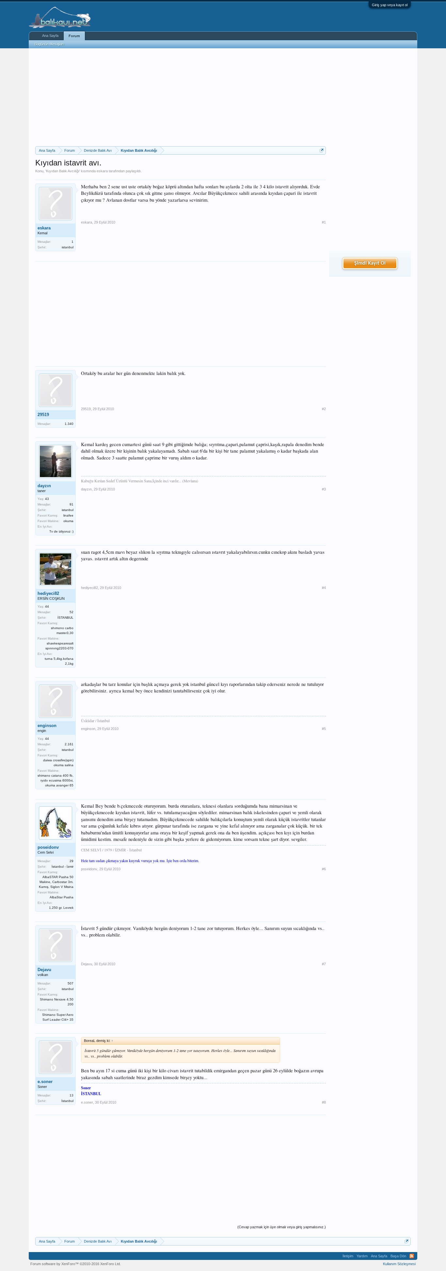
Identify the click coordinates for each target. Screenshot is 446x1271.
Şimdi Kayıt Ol (370, 263)
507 (70, 983)
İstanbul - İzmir (62, 866)
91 (71, 504)
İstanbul (67, 1101)
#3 (324, 489)
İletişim (347, 1256)
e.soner (45, 1081)
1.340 (69, 424)
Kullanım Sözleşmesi (399, 1264)
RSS (411, 1256)
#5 (324, 729)
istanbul (67, 247)
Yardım (362, 1256)
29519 (43, 414)
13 (71, 1095)
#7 (324, 964)
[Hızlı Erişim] (322, 150)
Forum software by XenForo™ (75, 1264)
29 (71, 861)
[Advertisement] (180, 97)
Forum (74, 36)
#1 (324, 222)
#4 (324, 588)
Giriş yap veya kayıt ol (389, 5)
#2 (324, 409)
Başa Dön (398, 1256)
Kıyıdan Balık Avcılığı (62, 171)
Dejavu (44, 969)
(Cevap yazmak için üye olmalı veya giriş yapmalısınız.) (281, 1227)
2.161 (69, 744)
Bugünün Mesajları (49, 44)
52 (71, 612)
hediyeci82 (48, 593)
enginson (47, 725)
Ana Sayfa (50, 36)
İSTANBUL (65, 617)
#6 (324, 869)
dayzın (44, 485)
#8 (324, 1102)
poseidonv (48, 847)
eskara (102, 171)
